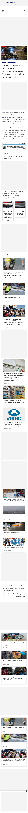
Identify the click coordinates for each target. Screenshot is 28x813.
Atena (4, 117)
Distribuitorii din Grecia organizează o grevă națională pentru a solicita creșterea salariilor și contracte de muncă (13, 678)
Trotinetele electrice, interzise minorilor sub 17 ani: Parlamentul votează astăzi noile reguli (16, 147)
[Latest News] (2, 10)
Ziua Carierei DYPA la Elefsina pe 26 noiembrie (14, 547)
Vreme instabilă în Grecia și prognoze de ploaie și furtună (14, 595)
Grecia (4, 62)
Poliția (4, 128)
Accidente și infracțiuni (11, 62)
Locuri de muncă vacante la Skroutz (11, 532)
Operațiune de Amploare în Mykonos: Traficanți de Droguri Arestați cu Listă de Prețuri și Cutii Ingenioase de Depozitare (14, 644)
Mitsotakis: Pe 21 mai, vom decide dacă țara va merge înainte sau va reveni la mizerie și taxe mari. (14, 588)
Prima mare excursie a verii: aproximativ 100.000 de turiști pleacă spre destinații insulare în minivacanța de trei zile (14, 760)
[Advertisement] (14, 31)
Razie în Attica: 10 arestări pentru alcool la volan (13, 744)
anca (11, 79)
